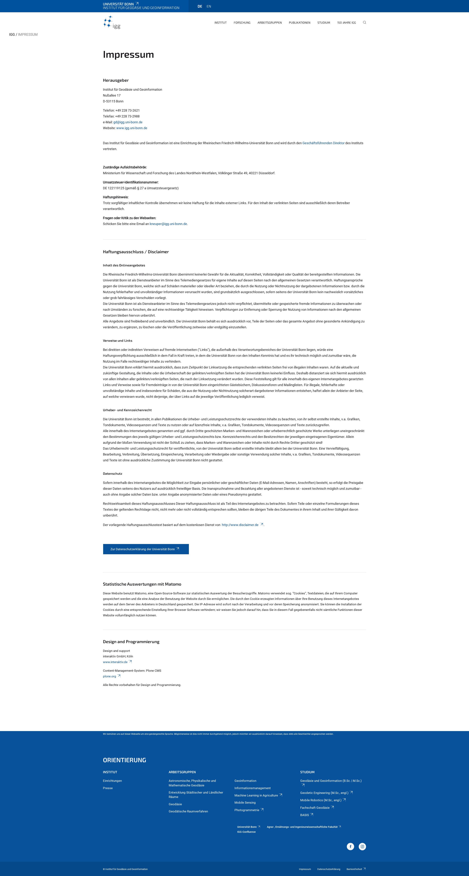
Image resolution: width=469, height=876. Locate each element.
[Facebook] (350, 847)
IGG (12, 34)
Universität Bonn (118, 4)
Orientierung (124, 759)
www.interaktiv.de (115, 662)
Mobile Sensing (245, 802)
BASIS (304, 815)
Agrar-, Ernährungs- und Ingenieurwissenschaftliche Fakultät (302, 826)
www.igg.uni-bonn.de (131, 128)
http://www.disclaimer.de (240, 525)
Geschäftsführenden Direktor (323, 143)
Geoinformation (245, 781)
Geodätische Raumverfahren (188, 811)
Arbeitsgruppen (270, 22)
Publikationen (299, 22)
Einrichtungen (112, 781)
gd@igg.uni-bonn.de (128, 122)
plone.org (109, 676)
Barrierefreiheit (354, 869)
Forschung (242, 22)
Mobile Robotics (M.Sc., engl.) (320, 800)
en (209, 6)
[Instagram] (362, 847)
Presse (108, 788)
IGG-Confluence (246, 831)
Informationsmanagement (252, 788)
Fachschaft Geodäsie (315, 807)
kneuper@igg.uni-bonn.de (168, 224)
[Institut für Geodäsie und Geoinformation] (121, 22)
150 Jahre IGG (346, 22)
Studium (323, 22)
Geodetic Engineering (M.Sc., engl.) (324, 793)
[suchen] (363, 25)
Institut (221, 22)
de (200, 6)
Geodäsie (175, 804)
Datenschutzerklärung (328, 869)
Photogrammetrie (246, 810)
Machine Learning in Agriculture (256, 795)
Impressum (305, 869)
